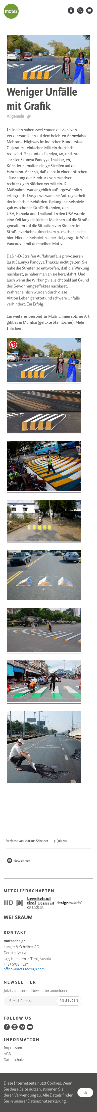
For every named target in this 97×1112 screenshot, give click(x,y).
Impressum (13, 1048)
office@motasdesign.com (24, 969)
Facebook (7, 1027)
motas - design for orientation (11, 11)
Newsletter (18, 861)
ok (85, 1093)
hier (10, 238)
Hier (19, 238)
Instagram (14, 1027)
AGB (7, 1054)
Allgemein (15, 116)
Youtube (30, 1027)
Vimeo (22, 1027)
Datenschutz (14, 1060)
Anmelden (69, 1000)
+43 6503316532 (16, 964)
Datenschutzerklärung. (47, 1101)
